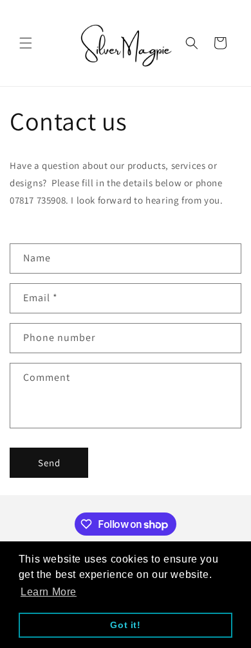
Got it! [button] (125, 625)
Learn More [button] (49, 591)
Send (49, 463)
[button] (26, 43)
